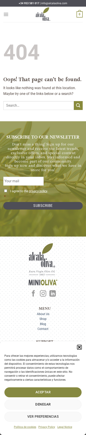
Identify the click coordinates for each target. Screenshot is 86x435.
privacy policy (38, 191)
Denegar (42, 404)
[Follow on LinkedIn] (52, 294)
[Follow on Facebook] (33, 294)
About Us (43, 314)
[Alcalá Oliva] (43, 14)
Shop (43, 319)
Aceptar (43, 392)
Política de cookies (25, 427)
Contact (43, 329)
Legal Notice (64, 427)
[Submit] (78, 105)
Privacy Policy (46, 427)
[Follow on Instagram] (43, 294)
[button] (79, 347)
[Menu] (6, 14)
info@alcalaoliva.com (54, 3)
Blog (43, 324)
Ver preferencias (43, 417)
